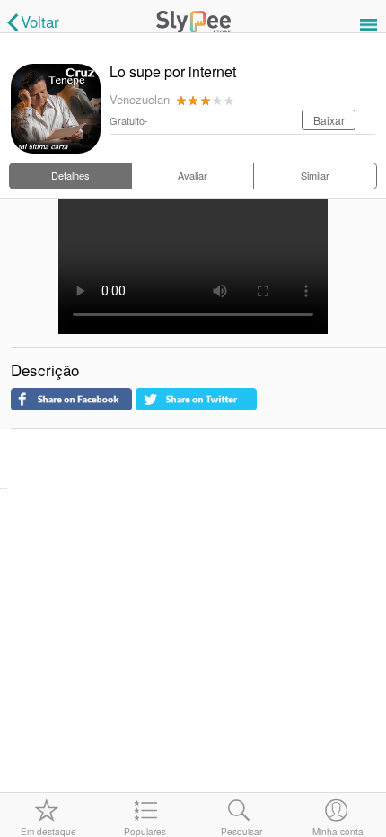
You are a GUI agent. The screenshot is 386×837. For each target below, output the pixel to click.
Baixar (329, 120)
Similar (315, 175)
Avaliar (192, 175)
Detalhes (70, 175)
